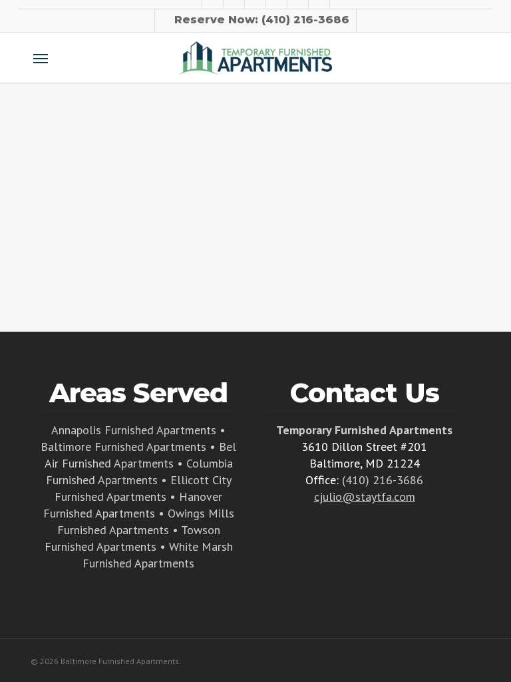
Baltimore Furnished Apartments (123, 446)
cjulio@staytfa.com (364, 496)
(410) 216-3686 (382, 480)
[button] (40, 58)
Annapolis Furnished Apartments (133, 430)
